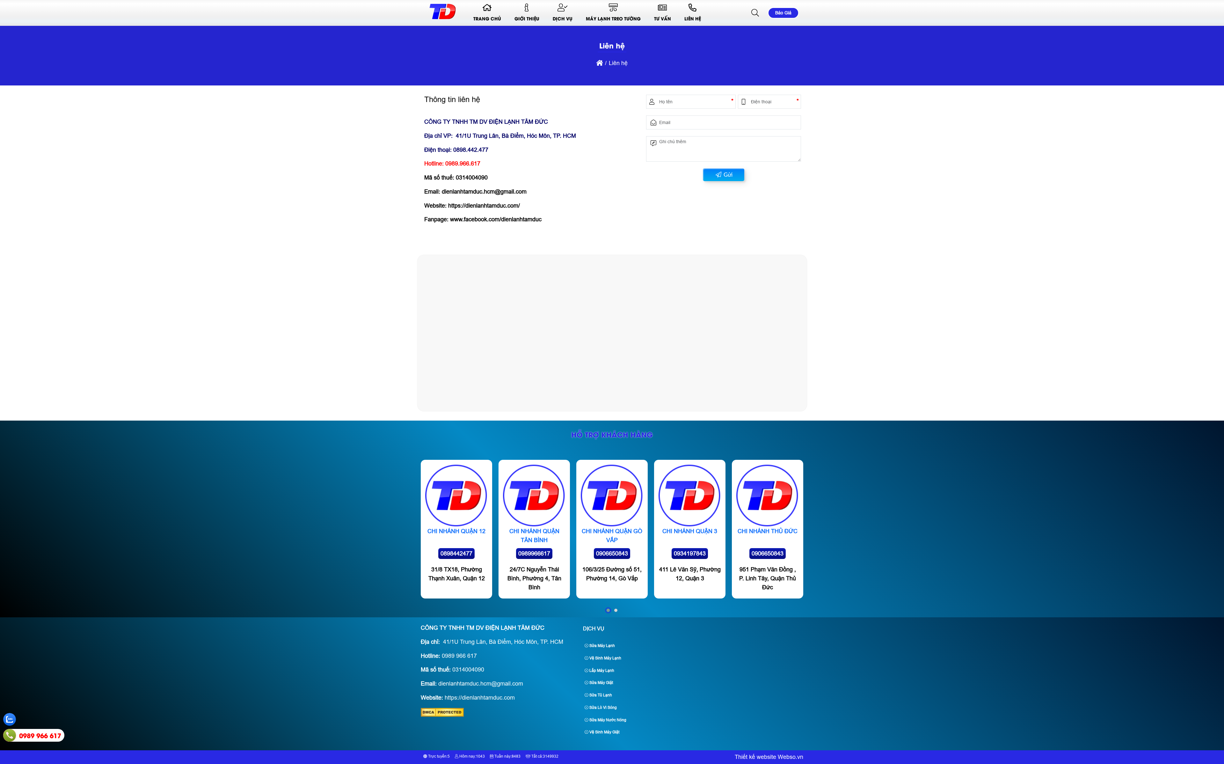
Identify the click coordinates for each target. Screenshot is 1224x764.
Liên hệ (692, 18)
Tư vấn (662, 18)
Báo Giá (783, 12)
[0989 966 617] (9, 735)
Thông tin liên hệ (452, 99)
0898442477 (456, 553)
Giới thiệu (526, 18)
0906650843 (612, 553)
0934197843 (690, 553)
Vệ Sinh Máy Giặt (603, 732)
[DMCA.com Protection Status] (442, 715)
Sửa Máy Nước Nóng (607, 720)
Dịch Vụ (562, 18)
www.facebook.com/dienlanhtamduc (496, 219)
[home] (599, 63)
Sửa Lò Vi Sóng (602, 707)
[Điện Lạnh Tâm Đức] (442, 19)
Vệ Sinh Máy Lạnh (604, 658)
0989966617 (534, 553)
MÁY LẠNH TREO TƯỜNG (613, 18)
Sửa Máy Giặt (600, 682)
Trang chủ (487, 18)
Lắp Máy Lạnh (601, 670)
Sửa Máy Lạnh (601, 645)
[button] (755, 13)
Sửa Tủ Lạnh (600, 695)
